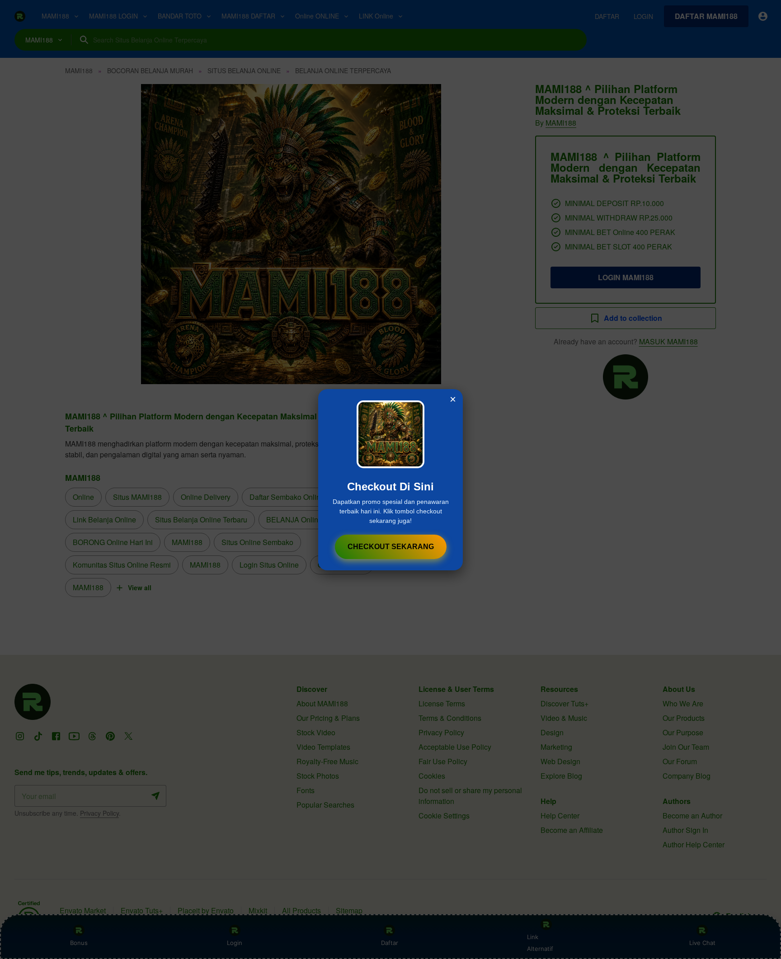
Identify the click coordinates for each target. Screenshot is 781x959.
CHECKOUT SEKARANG (391, 546)
